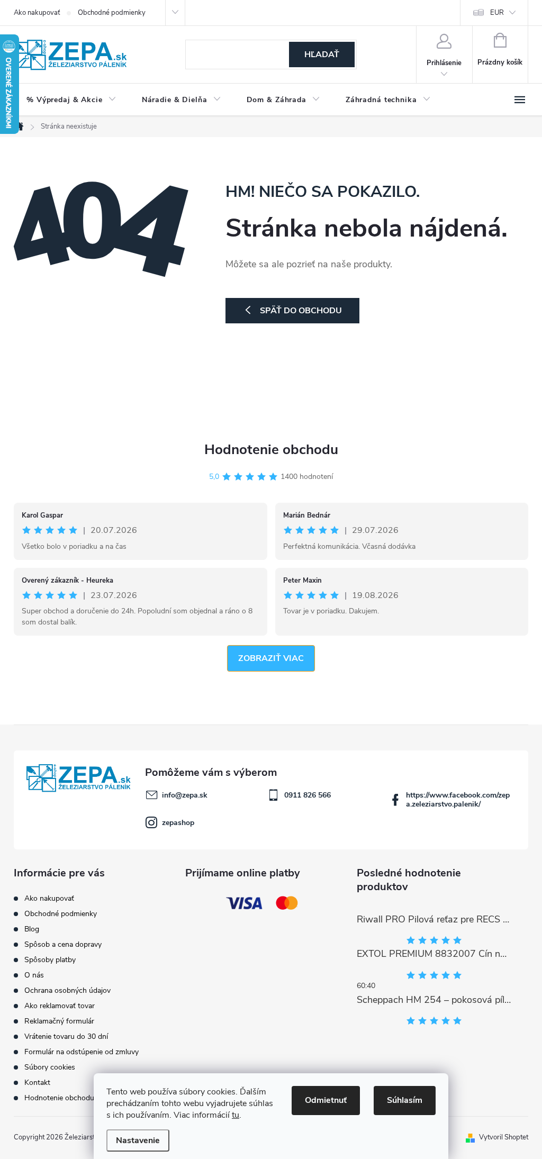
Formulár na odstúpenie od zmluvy (81, 1052)
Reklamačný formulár (59, 1021)
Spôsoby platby (50, 960)
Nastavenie (138, 1140)
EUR (497, 12)
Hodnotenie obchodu (271, 449)
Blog (31, 929)
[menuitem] (71, 100)
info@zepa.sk (184, 795)
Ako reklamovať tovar (59, 1006)
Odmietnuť (326, 1100)
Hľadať (321, 54)
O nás (34, 975)
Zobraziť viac (271, 658)
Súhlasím (404, 1100)
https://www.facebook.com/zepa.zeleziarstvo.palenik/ (458, 799)
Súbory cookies (49, 1067)
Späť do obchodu (301, 310)
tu (235, 1115)
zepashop (178, 823)
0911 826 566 (307, 795)
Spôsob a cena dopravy (63, 944)
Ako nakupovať (37, 12)
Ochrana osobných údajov (67, 990)
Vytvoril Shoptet (503, 1137)
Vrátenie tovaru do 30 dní (66, 1036)
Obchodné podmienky (112, 12)
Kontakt (37, 1082)
